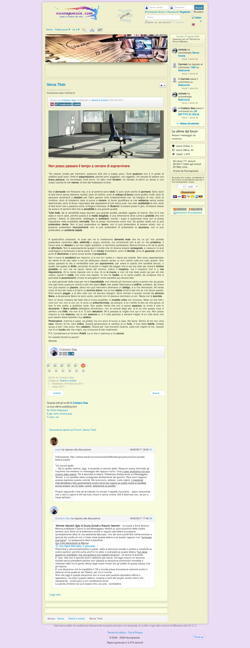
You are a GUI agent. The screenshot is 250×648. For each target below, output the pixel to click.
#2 (150, 518)
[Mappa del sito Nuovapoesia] (92, 30)
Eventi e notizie (100, 100)
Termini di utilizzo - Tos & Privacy (125, 632)
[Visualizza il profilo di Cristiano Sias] (54, 509)
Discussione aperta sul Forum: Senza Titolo (72, 429)
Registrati (185, 11)
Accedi (199, 7)
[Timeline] (195, 209)
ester (58, 449)
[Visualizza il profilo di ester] (54, 440)
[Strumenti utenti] (162, 85)
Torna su (198, 636)
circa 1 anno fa (190, 58)
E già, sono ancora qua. (59, 413)
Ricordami (199, 11)
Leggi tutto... (56, 594)
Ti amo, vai (53, 417)
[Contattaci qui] (84, 30)
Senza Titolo (56, 84)
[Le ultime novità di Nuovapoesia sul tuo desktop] (180, 209)
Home (49, 29)
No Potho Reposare (57, 410)
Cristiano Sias (68, 100)
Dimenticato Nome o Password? (162, 11)
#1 (150, 449)
